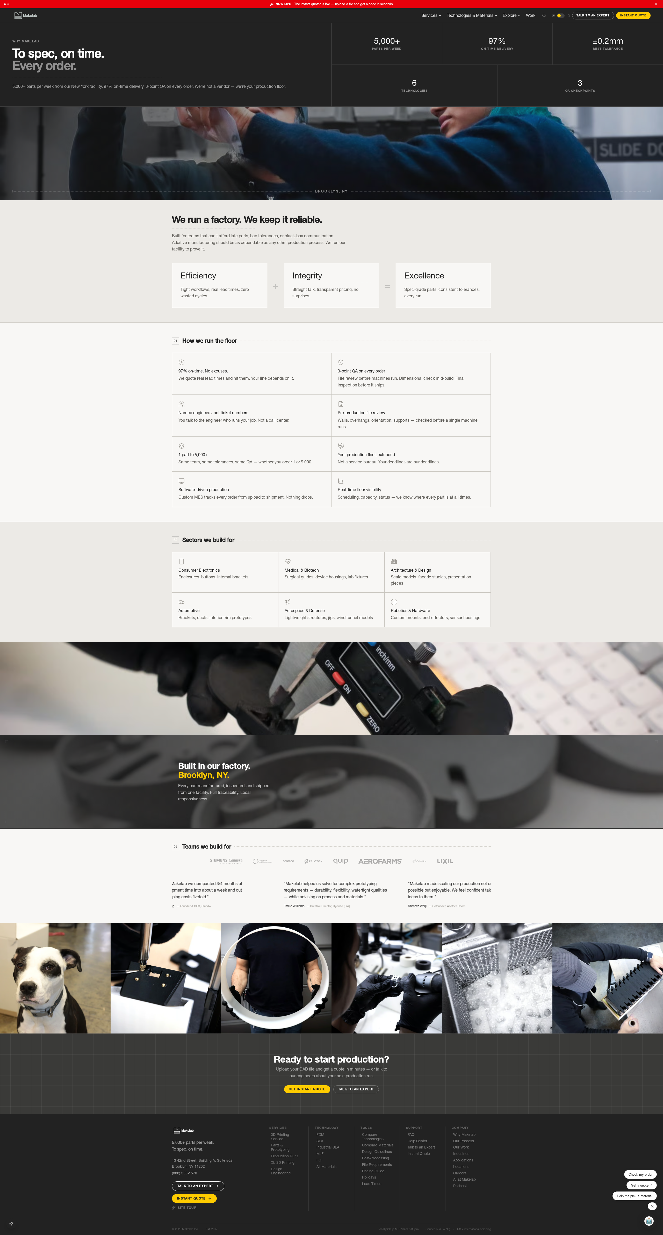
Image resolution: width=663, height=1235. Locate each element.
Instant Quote (633, 15)
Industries (461, 1154)
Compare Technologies (373, 1136)
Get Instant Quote (307, 1089)
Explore (510, 15)
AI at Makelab (464, 1179)
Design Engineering (281, 1171)
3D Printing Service (280, 1136)
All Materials (326, 1167)
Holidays (369, 1177)
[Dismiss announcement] (656, 4)
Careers (459, 1173)
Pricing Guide (373, 1171)
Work (530, 15)
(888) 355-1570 (184, 1173)
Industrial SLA (327, 1147)
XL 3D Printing (282, 1162)
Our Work (461, 1147)
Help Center (417, 1141)
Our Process (463, 1141)
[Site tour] (11, 1223)
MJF (319, 1154)
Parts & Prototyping (280, 1147)
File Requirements (377, 1164)
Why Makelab (464, 1134)
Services (429, 15)
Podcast (460, 1186)
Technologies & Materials (470, 15)
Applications (463, 1160)
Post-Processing (375, 1158)
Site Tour (187, 1208)
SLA (319, 1141)
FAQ (411, 1134)
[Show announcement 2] (8, 4)
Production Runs (284, 1156)
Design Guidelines (377, 1152)
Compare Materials (377, 1145)
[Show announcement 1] (5, 4)
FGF (319, 1160)
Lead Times (371, 1184)
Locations (461, 1167)
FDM (320, 1134)
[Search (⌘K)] (544, 15)
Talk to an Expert (593, 15)
